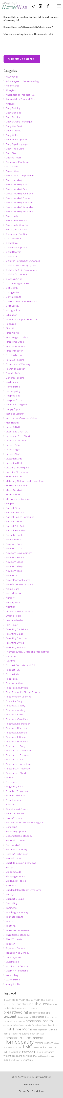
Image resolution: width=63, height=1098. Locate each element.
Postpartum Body (16, 746)
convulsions (51, 1017)
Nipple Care (12, 589)
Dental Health (14, 296)
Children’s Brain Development (22, 270)
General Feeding (15, 377)
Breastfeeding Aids (16, 184)
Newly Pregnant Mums (18, 580)
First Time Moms (15, 346)
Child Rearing (13, 252)
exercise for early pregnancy (36, 1025)
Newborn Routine (15, 557)
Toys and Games (15, 948)
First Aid (10, 328)
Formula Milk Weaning (18, 364)
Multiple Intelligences (18, 499)
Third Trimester (14, 939)
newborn (29, 1052)
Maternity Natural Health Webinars (25, 481)
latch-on (17, 1047)
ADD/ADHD (12, 76)
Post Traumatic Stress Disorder (23, 692)
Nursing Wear (13, 602)
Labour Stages (14, 454)
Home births (13, 386)
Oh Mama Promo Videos (19, 611)
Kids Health (12, 422)
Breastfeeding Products (19, 202)
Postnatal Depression (18, 723)
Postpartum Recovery (18, 768)
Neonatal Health (15, 535)
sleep (7, 1059)
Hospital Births (14, 400)
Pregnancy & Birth (15, 786)
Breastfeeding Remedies (20, 207)
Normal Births (13, 593)
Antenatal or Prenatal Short (21, 99)
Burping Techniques (17, 229)
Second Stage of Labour (19, 835)
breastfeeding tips (39, 1012)
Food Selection (14, 355)
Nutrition (10, 606)
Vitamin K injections (17, 970)
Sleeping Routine (15, 876)
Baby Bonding (13, 112)
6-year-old (38, 999)
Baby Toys (11, 153)
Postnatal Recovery (17, 741)
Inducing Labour (15, 413)
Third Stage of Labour (18, 934)
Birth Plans (12, 166)
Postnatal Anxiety (16, 710)
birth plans (31, 1008)
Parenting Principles (17, 638)
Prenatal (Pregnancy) (17, 791)
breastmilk (10, 1016)
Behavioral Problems (17, 162)
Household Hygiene (17, 404)
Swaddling (11, 903)
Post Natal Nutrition (17, 687)
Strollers (11, 885)
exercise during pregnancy (14, 1025)
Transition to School (17, 952)
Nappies (10, 503)
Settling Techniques (17, 854)
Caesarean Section (17, 234)
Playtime (10, 660)
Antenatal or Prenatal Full (20, 94)
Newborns (11, 575)
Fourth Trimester (15, 368)
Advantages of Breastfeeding (22, 81)
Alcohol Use (12, 85)
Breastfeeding (14, 180)
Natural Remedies (16, 530)
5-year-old (23, 999)
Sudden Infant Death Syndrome (23, 890)
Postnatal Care (14, 714)
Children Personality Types (21, 265)
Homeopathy (13, 391)
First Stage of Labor (17, 337)
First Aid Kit (12, 332)
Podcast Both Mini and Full (20, 665)
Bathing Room (14, 157)
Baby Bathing (13, 108)
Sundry (10, 894)
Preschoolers (13, 800)
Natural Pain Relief (16, 526)
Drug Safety (12, 305)
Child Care (12, 243)
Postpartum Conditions (19, 750)
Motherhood (13, 494)
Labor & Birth (13, 427)
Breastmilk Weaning (17, 225)
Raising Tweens (14, 818)
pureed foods (40, 1056)
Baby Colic (12, 135)
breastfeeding (16, 1012)
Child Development (17, 247)
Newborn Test (14, 570)
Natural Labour (14, 521)
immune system (43, 1042)
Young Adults (13, 984)
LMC (27, 1047)
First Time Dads (15, 341)
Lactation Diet (14, 463)
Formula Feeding (15, 359)
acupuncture (20, 1004)
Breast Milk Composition (20, 175)
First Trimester (14, 350)
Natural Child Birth (16, 512)
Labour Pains (13, 445)
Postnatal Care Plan (17, 719)
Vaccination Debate (17, 966)
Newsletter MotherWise (19, 584)
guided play (28, 1033)
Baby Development (17, 139)
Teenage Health (15, 916)
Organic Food (13, 615)
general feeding (15, 1034)
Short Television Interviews (21, 863)
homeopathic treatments (23, 1038)
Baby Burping (13, 117)
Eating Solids (13, 310)
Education (11, 315)
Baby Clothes (13, 130)
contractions (38, 1016)
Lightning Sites (43, 1077)
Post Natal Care (15, 683)
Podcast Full (13, 669)
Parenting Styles (15, 642)
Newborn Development (19, 553)
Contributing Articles (17, 283)
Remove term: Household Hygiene (25, 822)
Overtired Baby (14, 620)
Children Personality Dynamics (23, 260)
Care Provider (13, 238)
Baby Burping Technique (19, 121)
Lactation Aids (14, 458)
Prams (9, 777)
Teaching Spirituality (17, 912)
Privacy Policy (31, 1084)
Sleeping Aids (13, 871)
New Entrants (13, 539)
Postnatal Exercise (16, 732)
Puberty (10, 804)
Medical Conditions (17, 485)
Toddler (10, 943)
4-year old (9, 1000)
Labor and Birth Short (18, 436)
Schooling (11, 827)
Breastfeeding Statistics (19, 211)
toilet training (16, 1060)
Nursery (10, 597)
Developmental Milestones (21, 301)
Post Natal (11, 678)
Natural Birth (13, 508)
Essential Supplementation (21, 319)
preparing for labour (23, 1055)
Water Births (13, 979)
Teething (10, 925)
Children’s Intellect (16, 274)
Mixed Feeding (14, 490)
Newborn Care (14, 544)
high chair (39, 1034)
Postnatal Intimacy (16, 737)
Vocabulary (12, 975)
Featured (11, 323)
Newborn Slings (14, 566)
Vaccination (12, 961)
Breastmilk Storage (17, 220)
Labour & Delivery (16, 440)
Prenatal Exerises (15, 795)
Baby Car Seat (14, 126)
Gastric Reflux (14, 373)
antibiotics (38, 1004)
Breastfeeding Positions (19, 193)
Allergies (11, 90)
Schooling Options (16, 831)
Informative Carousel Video (21, 418)
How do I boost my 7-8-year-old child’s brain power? (28, 27)
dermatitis (9, 1021)
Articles (10, 103)
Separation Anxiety (16, 849)
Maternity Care (14, 476)
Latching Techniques (17, 467)
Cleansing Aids (14, 279)
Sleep (9, 867)
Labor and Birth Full (17, 431)
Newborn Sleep (14, 561)
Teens (9, 921)
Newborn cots (14, 548)
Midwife (36, 1048)
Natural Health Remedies (20, 517)
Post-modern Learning (18, 696)
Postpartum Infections (18, 764)
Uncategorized (14, 957)
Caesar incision (24, 1017)
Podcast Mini (13, 674)
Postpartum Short (16, 773)
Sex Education (14, 858)
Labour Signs (13, 449)
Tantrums (11, 907)
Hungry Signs (13, 409)
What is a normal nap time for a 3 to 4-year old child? (28, 34)
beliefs (8, 1008)
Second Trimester (16, 840)
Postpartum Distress (17, 755)
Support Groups (15, 898)
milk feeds (48, 1047)
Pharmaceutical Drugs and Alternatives (28, 651)
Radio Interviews (15, 813)
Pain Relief (11, 624)
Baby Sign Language (17, 144)
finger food (52, 1025)
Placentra (11, 656)
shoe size (50, 1056)
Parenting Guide (14, 633)
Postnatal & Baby (15, 705)
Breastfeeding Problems (19, 198)
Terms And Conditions (31, 1091)
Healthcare (12, 382)
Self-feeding (13, 845)
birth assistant (18, 1008)
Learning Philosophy (17, 472)
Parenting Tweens (16, 647)
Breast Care (12, 171)
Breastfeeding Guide (17, 189)
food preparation (40, 1030)
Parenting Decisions (17, 629)
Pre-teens (11, 782)
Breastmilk (12, 216)
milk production (12, 1052)
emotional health (39, 1021)
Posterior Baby (14, 701)
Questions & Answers (18, 809)
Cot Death (12, 287)
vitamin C (28, 1059)
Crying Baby (12, 292)
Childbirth (11, 256)
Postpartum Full (15, 759)
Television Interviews (17, 930)
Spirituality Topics (16, 880)
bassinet (53, 1004)
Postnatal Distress (16, 728)
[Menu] (58, 6)
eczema (20, 1021)
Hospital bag (13, 395)
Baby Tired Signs (15, 148)
